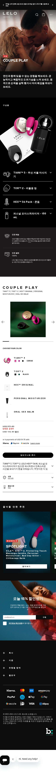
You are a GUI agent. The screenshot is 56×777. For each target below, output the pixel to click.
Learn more (35, 443)
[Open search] (37, 14)
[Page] (3, 322)
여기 (29, 241)
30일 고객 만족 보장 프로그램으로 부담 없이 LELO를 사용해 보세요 (27, 5)
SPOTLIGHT (16, 546)
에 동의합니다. (21, 623)
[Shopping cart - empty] (43, 14)
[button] (3, 5)
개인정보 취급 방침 (15, 623)
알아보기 (26, 566)
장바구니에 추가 (28, 455)
